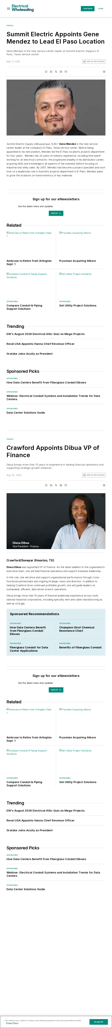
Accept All (98, 1022)
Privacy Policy (12, 1023)
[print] (104, 71)
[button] (9, 9)
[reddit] (61, 71)
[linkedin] (51, 71)
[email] (65, 71)
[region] (56, 1022)
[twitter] (56, 71)
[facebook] (46, 71)
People (10, 26)
